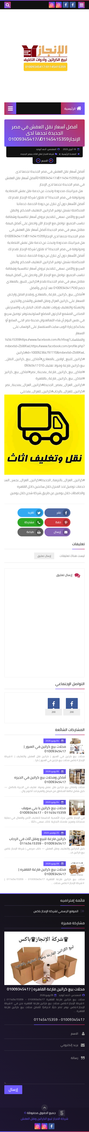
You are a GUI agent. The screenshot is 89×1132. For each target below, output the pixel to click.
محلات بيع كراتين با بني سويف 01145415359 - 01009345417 (43, 810)
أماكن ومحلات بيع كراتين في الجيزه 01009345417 (40, 779)
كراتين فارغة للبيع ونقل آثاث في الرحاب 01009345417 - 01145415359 (37, 840)
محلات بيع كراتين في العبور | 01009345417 (45, 748)
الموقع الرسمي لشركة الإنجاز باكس (55, 911)
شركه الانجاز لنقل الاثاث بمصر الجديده (37, 154)
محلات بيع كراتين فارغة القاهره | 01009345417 (42, 871)
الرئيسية (70, 108)
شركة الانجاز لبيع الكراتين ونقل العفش (44, 1118)
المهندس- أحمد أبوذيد (70, 995)
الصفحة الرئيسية (69, 154)
